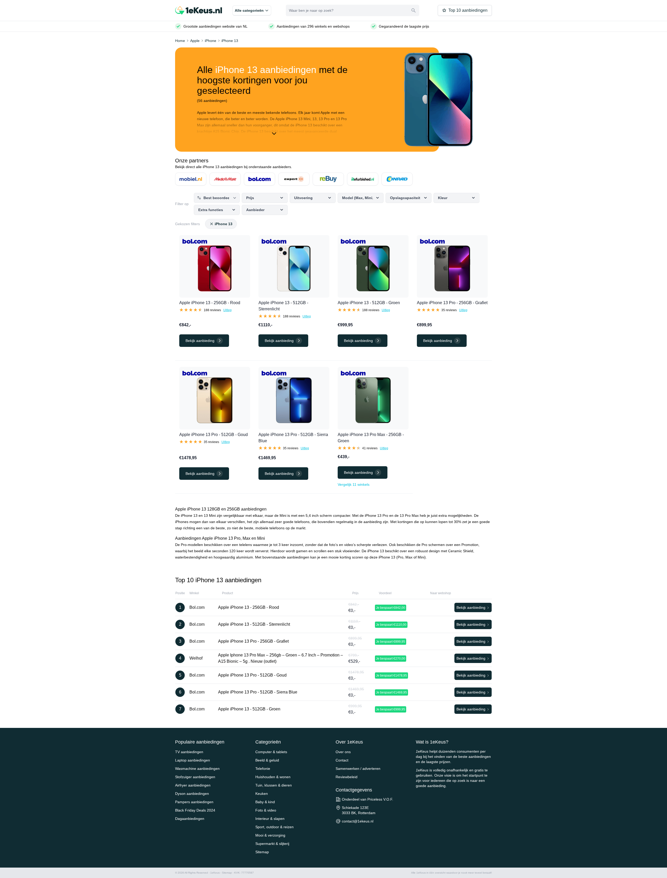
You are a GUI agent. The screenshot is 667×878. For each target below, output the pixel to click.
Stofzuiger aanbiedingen (195, 777)
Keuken (261, 793)
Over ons (343, 752)
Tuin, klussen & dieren (273, 785)
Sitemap (262, 852)
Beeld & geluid (267, 760)
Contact (342, 760)
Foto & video (265, 810)
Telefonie (262, 768)
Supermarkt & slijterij (272, 844)
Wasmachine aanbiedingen (197, 768)
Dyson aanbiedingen (192, 793)
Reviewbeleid (346, 777)
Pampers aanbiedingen (194, 802)
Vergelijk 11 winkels (353, 484)
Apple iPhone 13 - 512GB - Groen (369, 302)
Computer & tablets (271, 752)
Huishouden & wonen (273, 777)
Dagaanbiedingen (189, 818)
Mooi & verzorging (270, 835)
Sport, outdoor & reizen (274, 827)
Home (180, 41)
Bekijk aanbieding (358, 472)
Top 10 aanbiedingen (467, 10)
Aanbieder (255, 210)
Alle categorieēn (249, 10)
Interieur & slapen (270, 818)
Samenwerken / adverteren (358, 768)
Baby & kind (265, 802)
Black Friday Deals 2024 (195, 810)
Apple (195, 41)
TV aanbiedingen (189, 752)
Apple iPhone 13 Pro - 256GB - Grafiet (452, 302)
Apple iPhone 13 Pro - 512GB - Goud (213, 434)
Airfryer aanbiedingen (193, 785)
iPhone (210, 41)
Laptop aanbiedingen (192, 760)
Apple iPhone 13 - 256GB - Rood (209, 302)
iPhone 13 (229, 41)
